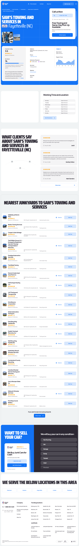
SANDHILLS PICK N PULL (13, 216)
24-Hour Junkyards (59, 526)
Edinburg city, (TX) (35, 506)
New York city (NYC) (71, 506)
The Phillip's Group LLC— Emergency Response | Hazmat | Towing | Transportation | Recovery (15, 244)
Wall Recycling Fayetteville (12, 342)
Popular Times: (59, 57)
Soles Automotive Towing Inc (13, 312)
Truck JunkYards (46, 531)
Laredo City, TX (70, 516)
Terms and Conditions (25, 541)
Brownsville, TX (46, 509)
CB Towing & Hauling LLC (14, 283)
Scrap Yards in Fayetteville (33, 9)
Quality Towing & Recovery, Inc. (13, 332)
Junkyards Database (6, 9)
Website (60, 217)
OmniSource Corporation (12, 303)
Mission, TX (57, 509)
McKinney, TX (70, 512)
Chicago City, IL (58, 519)
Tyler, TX (69, 509)
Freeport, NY (58, 512)
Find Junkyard (33, 4)
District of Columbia (47, 512)
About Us (49, 4)
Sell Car (70, 217)
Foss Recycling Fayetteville (12, 322)
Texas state (45, 516)
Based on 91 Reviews (9, 55)
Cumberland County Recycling (14, 361)
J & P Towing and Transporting (13, 293)
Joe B (72, 145)
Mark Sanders (70, 179)
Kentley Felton (70, 162)
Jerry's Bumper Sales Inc (14, 382)
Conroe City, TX (46, 519)
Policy (3, 542)
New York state (58, 506)
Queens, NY (69, 519)
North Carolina (15, 9)
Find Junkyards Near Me (22, 506)
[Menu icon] (76, 4)
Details (22, 78)
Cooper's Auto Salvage (14, 232)
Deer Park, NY (58, 516)
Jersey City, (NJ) (34, 519)
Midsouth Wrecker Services (13, 392)
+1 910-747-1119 (33, 56)
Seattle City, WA (46, 506)
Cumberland (23, 9)
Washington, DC (34, 516)
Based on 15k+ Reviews (22, 448)
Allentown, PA (34, 509)
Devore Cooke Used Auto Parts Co (14, 274)
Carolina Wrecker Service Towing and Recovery (14, 371)
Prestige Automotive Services (14, 256)
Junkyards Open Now (47, 526)
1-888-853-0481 (9, 507)
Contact (41, 4)
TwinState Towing (13, 265)
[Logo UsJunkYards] (10, 447)
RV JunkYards (34, 531)
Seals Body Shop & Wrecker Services (13, 351)
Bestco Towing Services (15, 225)
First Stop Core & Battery (13, 401)
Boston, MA (33, 512)
